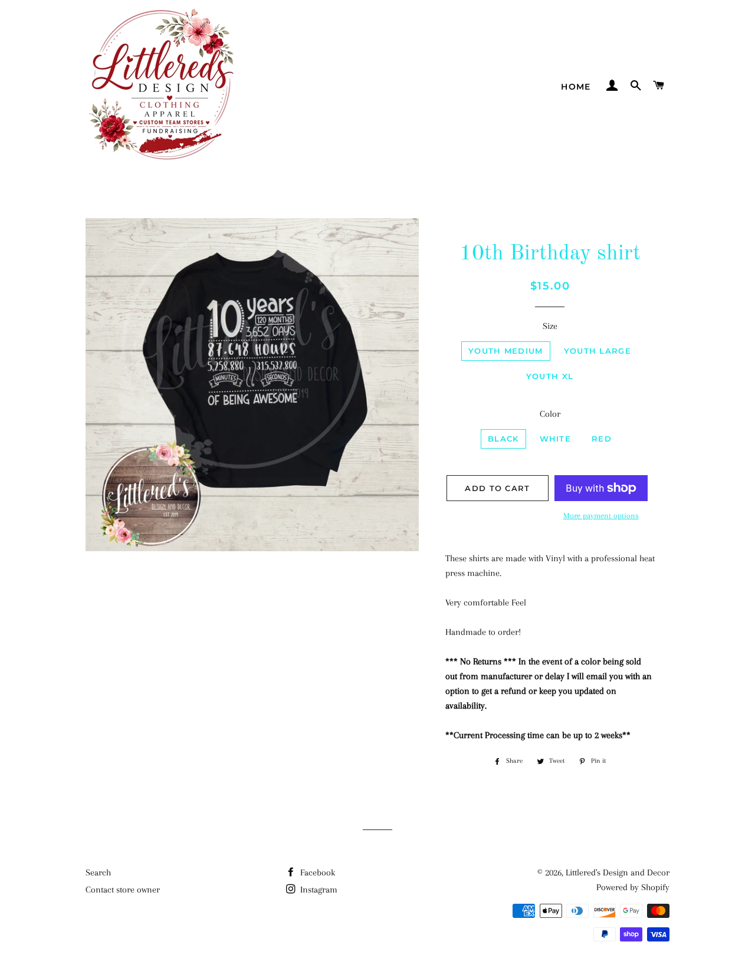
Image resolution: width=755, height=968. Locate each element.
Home (576, 86)
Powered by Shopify (632, 887)
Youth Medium (505, 350)
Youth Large (597, 350)
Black (503, 438)
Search (98, 872)
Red (602, 438)
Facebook (316, 872)
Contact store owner (123, 889)
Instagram (317, 889)
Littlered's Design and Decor (617, 872)
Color (550, 414)
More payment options (601, 515)
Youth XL (549, 376)
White (556, 438)
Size (550, 326)
